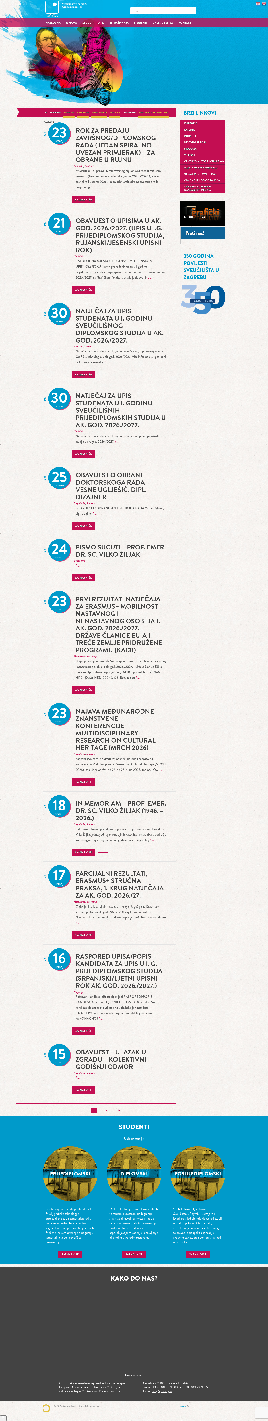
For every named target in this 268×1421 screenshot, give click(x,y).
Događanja (129, 112)
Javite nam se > (134, 1375)
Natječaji (69, 112)
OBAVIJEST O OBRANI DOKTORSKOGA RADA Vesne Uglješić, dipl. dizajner (111, 486)
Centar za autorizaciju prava (204, 161)
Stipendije (83, 112)
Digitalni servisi (195, 142)
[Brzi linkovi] (3, 1418)
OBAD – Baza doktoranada (202, 180)
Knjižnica (190, 123)
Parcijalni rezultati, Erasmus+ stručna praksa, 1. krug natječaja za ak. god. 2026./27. (120, 884)
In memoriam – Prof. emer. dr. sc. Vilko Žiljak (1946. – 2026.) (121, 810)
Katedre (189, 130)
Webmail (189, 155)
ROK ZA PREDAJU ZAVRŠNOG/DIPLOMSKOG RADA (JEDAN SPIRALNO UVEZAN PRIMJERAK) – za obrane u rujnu (116, 145)
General (49, 121)
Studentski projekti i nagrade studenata (198, 188)
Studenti (115, 112)
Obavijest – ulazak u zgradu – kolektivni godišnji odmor (111, 1059)
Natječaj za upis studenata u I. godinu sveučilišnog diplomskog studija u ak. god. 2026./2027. (120, 325)
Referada (55, 112)
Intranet (190, 136)
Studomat (191, 149)
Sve (45, 112)
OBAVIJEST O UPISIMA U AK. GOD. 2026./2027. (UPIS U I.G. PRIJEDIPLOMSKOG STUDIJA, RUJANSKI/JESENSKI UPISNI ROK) (120, 235)
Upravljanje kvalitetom (200, 174)
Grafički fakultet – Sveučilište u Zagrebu (70, 9)
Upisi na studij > (134, 1138)
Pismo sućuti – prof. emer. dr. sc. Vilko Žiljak (121, 550)
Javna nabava (99, 112)
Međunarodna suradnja (153, 112)
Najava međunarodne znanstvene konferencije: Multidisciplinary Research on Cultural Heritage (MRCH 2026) (116, 729)
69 (119, 1110)
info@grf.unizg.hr (162, 1391)
